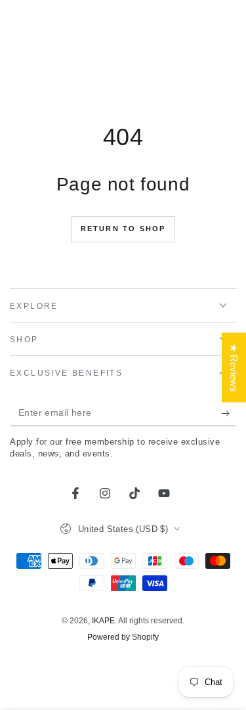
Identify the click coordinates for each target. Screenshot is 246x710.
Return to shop (123, 229)
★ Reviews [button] (233, 367)
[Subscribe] (228, 413)
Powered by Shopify (123, 637)
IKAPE (103, 620)
